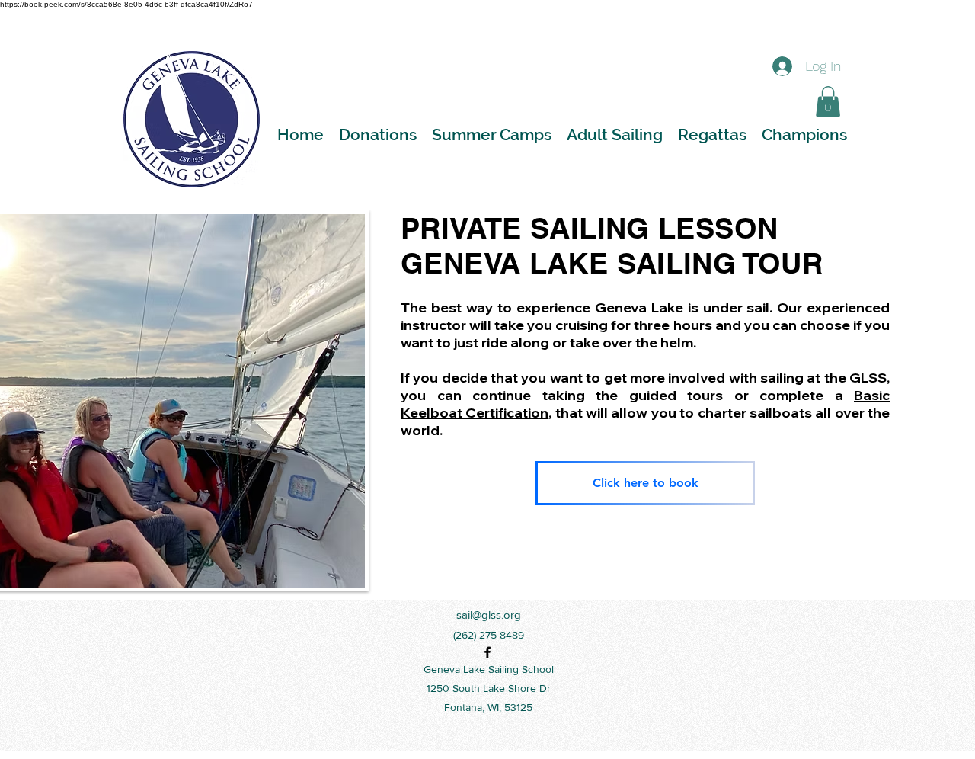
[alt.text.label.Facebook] (487, 652)
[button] (828, 101)
